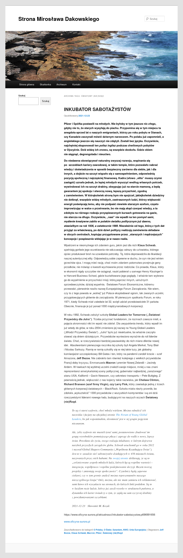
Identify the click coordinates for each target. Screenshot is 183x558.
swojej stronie (120, 458)
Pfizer (99, 532)
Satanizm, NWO (120, 529)
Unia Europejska (137, 529)
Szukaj (21, 95)
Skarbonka (45, 84)
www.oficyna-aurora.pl (77, 521)
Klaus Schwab (78, 532)
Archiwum (61, 84)
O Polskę (98, 529)
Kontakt (76, 84)
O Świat (108, 529)
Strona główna (26, 84)
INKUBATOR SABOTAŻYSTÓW (97, 109)
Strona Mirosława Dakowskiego (58, 18)
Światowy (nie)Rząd (113, 532)
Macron (91, 532)
